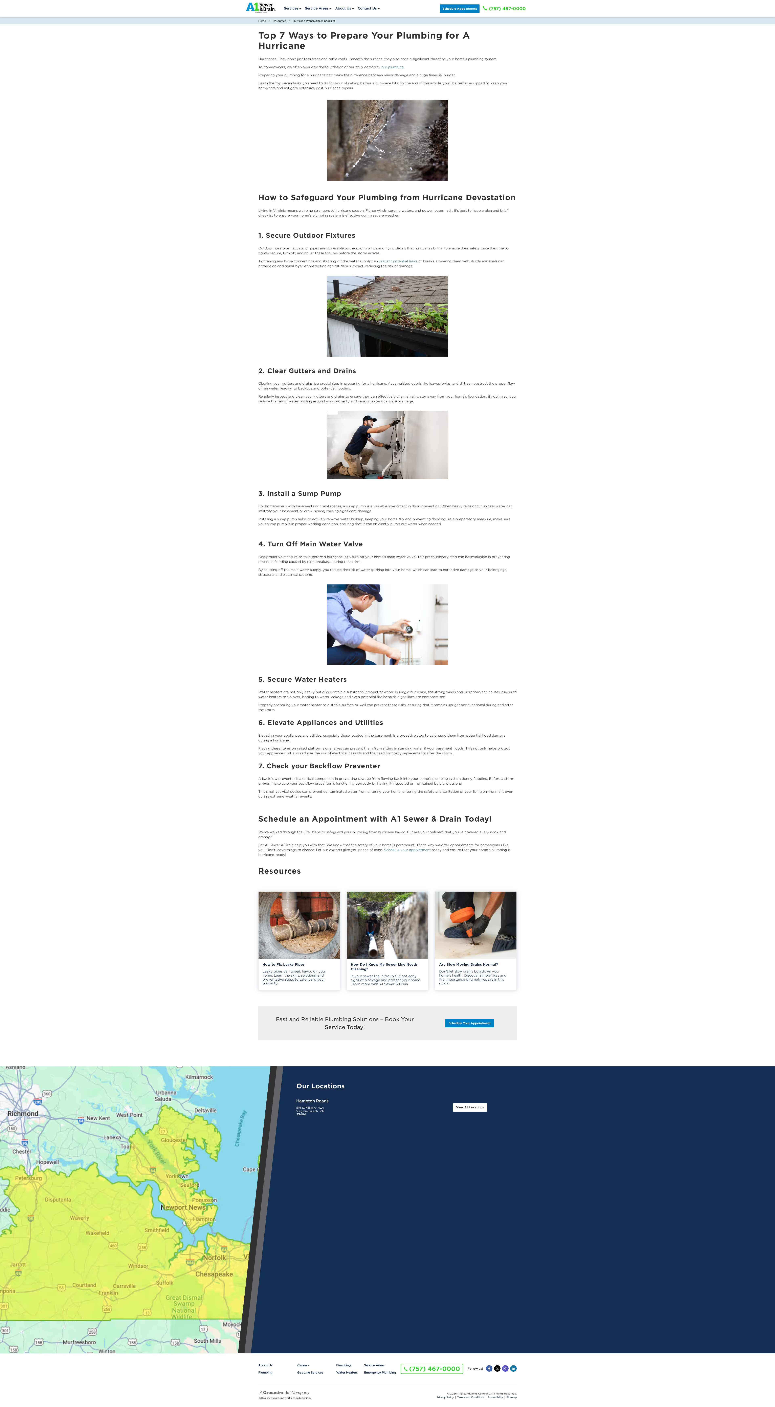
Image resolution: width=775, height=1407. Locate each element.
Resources (279, 20)
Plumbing (265, 1372)
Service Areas (316, 8)
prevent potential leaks (398, 261)
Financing (343, 1365)
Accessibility (495, 1397)
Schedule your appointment (407, 850)
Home (262, 20)
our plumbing (392, 67)
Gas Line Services (310, 1372)
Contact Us (367, 8)
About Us (343, 8)
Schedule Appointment (460, 8)
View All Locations (470, 1107)
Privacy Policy (445, 1397)
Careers (303, 1365)
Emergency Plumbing (380, 1372)
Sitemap (511, 1397)
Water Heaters (347, 1372)
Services (291, 8)
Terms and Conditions (470, 1397)
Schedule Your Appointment (470, 1023)
